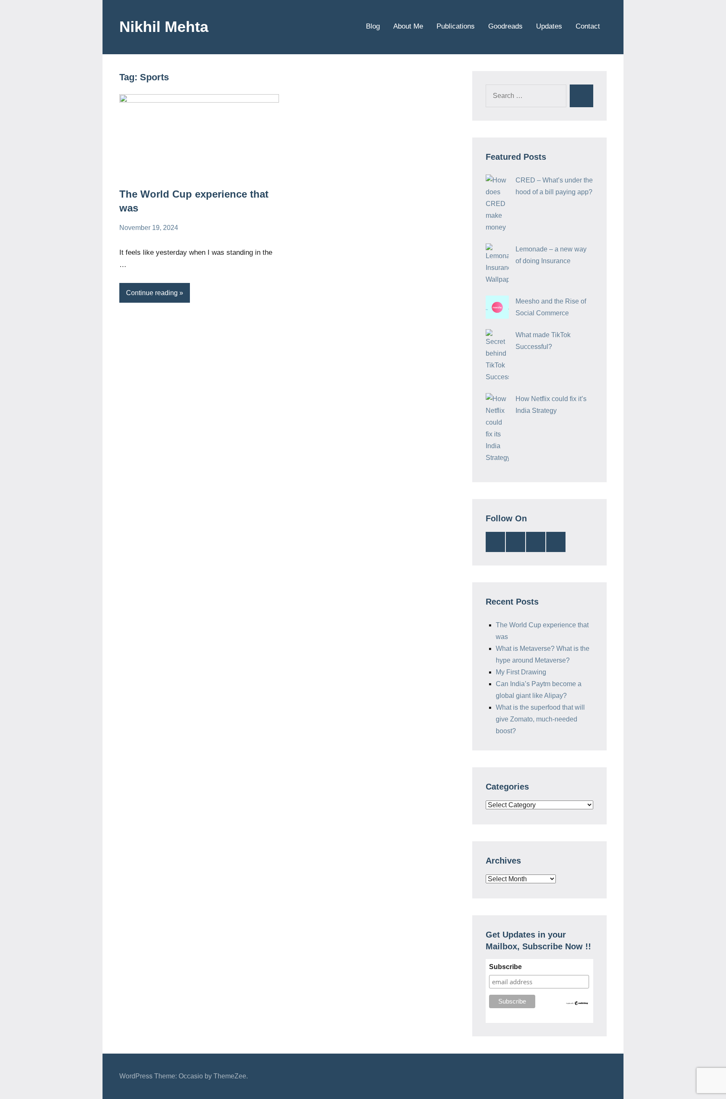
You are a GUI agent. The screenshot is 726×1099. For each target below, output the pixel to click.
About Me (408, 26)
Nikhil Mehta (163, 26)
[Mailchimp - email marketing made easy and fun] (577, 1003)
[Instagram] (556, 542)
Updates (549, 26)
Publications (456, 26)
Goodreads (505, 26)
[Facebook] (535, 542)
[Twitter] (515, 542)
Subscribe (505, 966)
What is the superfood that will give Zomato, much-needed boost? (540, 719)
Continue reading (152, 292)
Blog (373, 26)
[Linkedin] (495, 542)
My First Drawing (521, 672)
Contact (588, 26)
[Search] (581, 96)
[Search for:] (526, 96)
